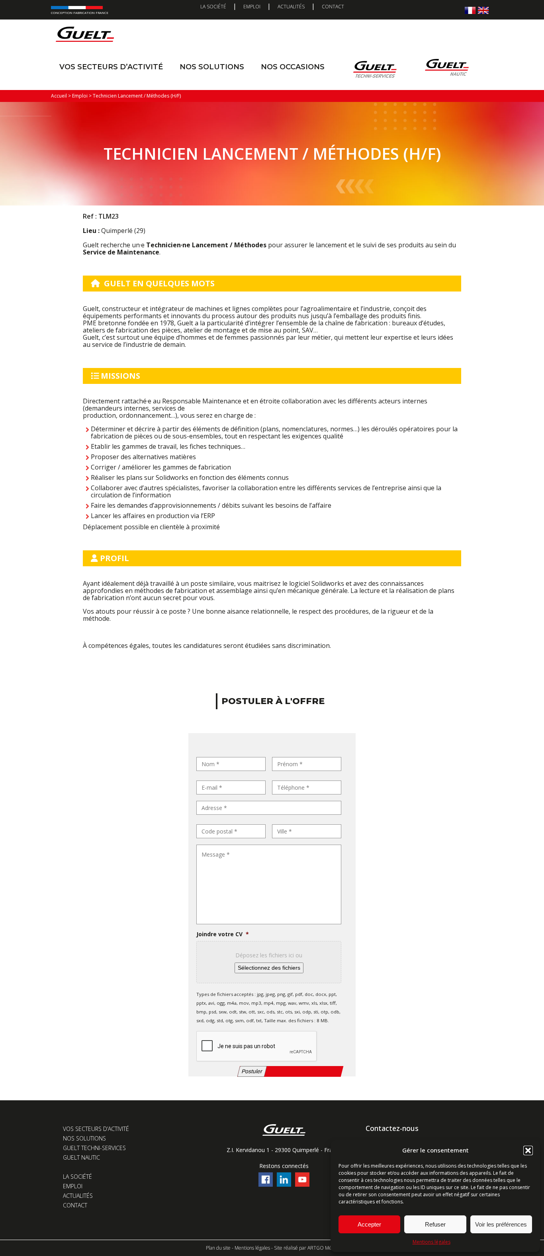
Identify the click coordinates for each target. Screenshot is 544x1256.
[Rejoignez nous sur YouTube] (302, 1184)
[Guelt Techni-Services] (375, 69)
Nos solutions (212, 67)
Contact (333, 6)
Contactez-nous (392, 1128)
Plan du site (218, 1247)
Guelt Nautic (81, 1157)
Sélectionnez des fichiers (269, 967)
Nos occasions (293, 67)
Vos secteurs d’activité (111, 67)
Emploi (251, 6)
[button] (528, 1150)
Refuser (435, 1224)
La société (213, 6)
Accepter (369, 1224)
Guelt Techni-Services (94, 1148)
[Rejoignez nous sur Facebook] (265, 1184)
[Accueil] (85, 36)
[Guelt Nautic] (447, 69)
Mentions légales (431, 1241)
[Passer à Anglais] (483, 10)
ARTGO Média (322, 1247)
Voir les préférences (501, 1224)
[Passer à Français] (470, 10)
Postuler (252, 1071)
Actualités (291, 6)
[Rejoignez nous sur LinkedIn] (284, 1184)
